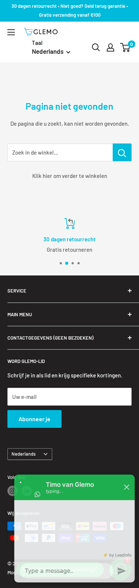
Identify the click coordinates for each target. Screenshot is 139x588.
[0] (125, 47)
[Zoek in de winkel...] (122, 152)
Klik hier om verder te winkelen (69, 175)
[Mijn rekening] (110, 47)
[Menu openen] (11, 32)
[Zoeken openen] (96, 47)
